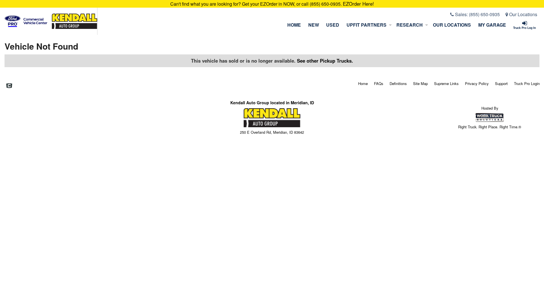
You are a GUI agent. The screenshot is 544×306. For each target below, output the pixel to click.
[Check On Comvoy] (9, 86)
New (313, 25)
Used (332, 25)
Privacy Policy (477, 83)
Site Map (420, 83)
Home (294, 25)
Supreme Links (446, 83)
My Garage (492, 25)
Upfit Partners (366, 25)
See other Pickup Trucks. (325, 60)
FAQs (378, 83)
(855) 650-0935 (484, 14)
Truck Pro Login (527, 83)
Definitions (398, 83)
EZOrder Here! (358, 3)
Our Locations (522, 14)
